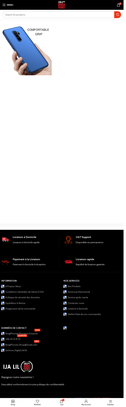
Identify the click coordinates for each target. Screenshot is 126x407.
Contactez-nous (76, 303)
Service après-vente (78, 297)
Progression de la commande (20, 308)
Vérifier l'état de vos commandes (84, 314)
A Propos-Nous (13, 286)
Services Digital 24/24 (16, 350)
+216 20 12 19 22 (15, 338)
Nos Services (71, 280)
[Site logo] (62, 4)
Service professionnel (79, 291)
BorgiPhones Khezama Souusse (22, 333)
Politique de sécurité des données (22, 297)
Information (9, 280)
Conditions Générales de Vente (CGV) (24, 291)
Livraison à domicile (78, 308)
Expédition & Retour (15, 303)
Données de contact (14, 327)
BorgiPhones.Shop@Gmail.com (22, 344)
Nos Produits (74, 286)
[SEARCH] (117, 14)
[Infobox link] (30, 243)
